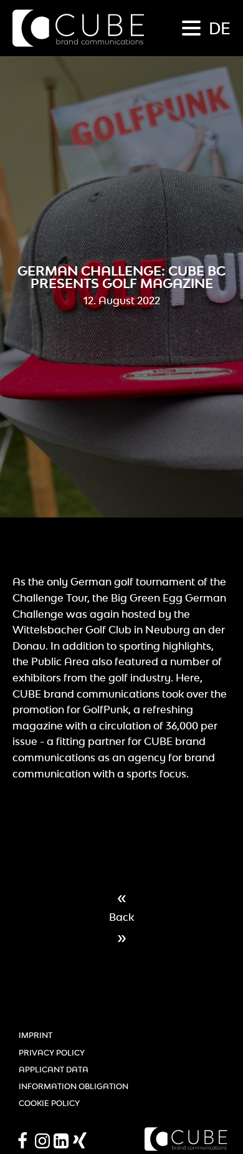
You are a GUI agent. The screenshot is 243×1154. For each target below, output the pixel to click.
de (220, 28)
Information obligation (73, 1086)
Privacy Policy (52, 1052)
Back (121, 917)
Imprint (35, 1035)
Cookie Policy (49, 1103)
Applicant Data (53, 1069)
